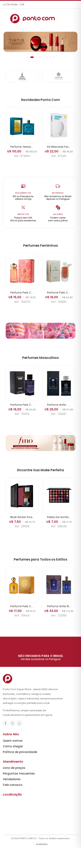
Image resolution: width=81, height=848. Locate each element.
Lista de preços (14, 768)
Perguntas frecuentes (19, 773)
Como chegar (13, 746)
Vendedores (12, 779)
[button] (27, 57)
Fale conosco (12, 785)
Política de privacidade (20, 752)
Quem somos (13, 741)
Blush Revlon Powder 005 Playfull (31, 517)
